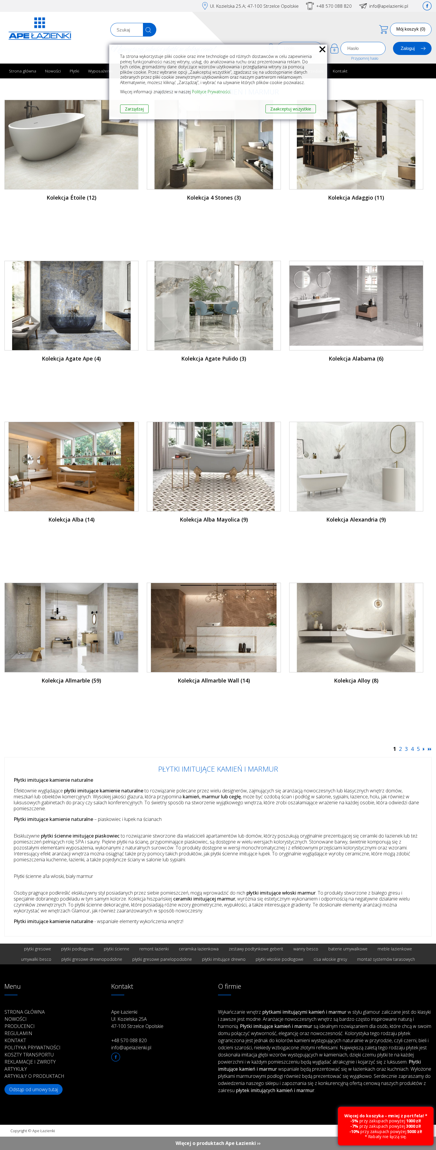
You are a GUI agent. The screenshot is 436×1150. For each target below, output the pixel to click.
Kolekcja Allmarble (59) (71, 680)
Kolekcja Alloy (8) (356, 680)
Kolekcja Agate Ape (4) (71, 358)
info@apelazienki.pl (388, 6)
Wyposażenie (100, 71)
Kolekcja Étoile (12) (71, 197)
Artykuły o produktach (34, 1076)
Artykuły (15, 1069)
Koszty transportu (29, 1054)
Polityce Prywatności (211, 91)
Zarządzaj (134, 109)
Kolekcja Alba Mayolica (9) (214, 519)
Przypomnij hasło (364, 58)
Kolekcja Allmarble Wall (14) (214, 680)
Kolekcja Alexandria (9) (356, 519)
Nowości (53, 71)
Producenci (19, 1026)
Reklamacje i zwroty (30, 1062)
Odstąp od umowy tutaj (33, 1089)
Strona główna (22, 71)
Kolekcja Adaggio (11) (356, 197)
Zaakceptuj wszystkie (290, 109)
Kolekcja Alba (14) (71, 519)
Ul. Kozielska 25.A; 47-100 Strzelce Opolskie (254, 6)
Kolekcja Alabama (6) (356, 358)
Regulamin (18, 1033)
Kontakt (340, 71)
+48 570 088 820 (334, 6)
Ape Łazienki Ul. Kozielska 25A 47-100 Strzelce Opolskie (137, 1019)
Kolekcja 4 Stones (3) (214, 197)
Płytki (74, 71)
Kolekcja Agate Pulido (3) (213, 358)
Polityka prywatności (32, 1047)
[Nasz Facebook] (427, 5)
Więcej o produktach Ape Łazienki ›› (218, 1143)
